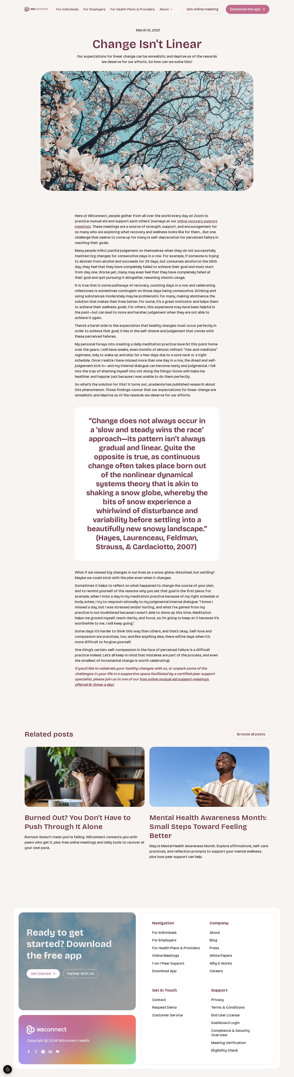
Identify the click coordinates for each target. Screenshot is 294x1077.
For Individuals (67, 9)
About (215, 932)
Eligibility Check (224, 1050)
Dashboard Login (225, 1023)
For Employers (94, 9)
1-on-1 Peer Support (168, 963)
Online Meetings (165, 955)
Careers (216, 971)
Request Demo (164, 1007)
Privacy (217, 1000)
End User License (225, 1015)
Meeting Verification (228, 1043)
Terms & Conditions (228, 1007)
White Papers (221, 955)
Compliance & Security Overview (230, 1032)
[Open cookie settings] (7, 1069)
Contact (159, 1000)
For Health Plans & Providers (132, 9)
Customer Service (167, 1015)
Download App (164, 971)
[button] (166, 9)
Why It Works (221, 963)
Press (214, 948)
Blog (213, 940)
